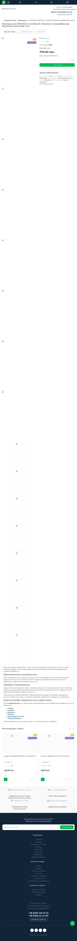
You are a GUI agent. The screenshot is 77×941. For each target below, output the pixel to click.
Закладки (38, 895)
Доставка (38, 842)
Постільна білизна (38, 871)
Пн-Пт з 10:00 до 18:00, (39, 903)
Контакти (38, 849)
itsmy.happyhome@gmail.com (38, 908)
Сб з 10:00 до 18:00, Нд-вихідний (38, 906)
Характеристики (26, 32)
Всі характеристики (46, 84)
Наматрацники (38, 878)
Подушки (38, 868)
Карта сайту (38, 852)
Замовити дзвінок (38, 919)
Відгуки (41, 32)
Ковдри (38, 866)
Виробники (38, 854)
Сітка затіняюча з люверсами (38, 881)
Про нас (38, 847)
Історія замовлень (38, 892)
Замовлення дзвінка (64, 14)
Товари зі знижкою (39, 857)
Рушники (38, 873)
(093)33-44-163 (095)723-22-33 (61, 12)
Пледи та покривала (38, 876)
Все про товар (9, 32)
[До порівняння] (73, 60)
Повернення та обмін (38, 844)
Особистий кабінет (38, 890)
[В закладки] (69, 60)
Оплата (38, 839)
